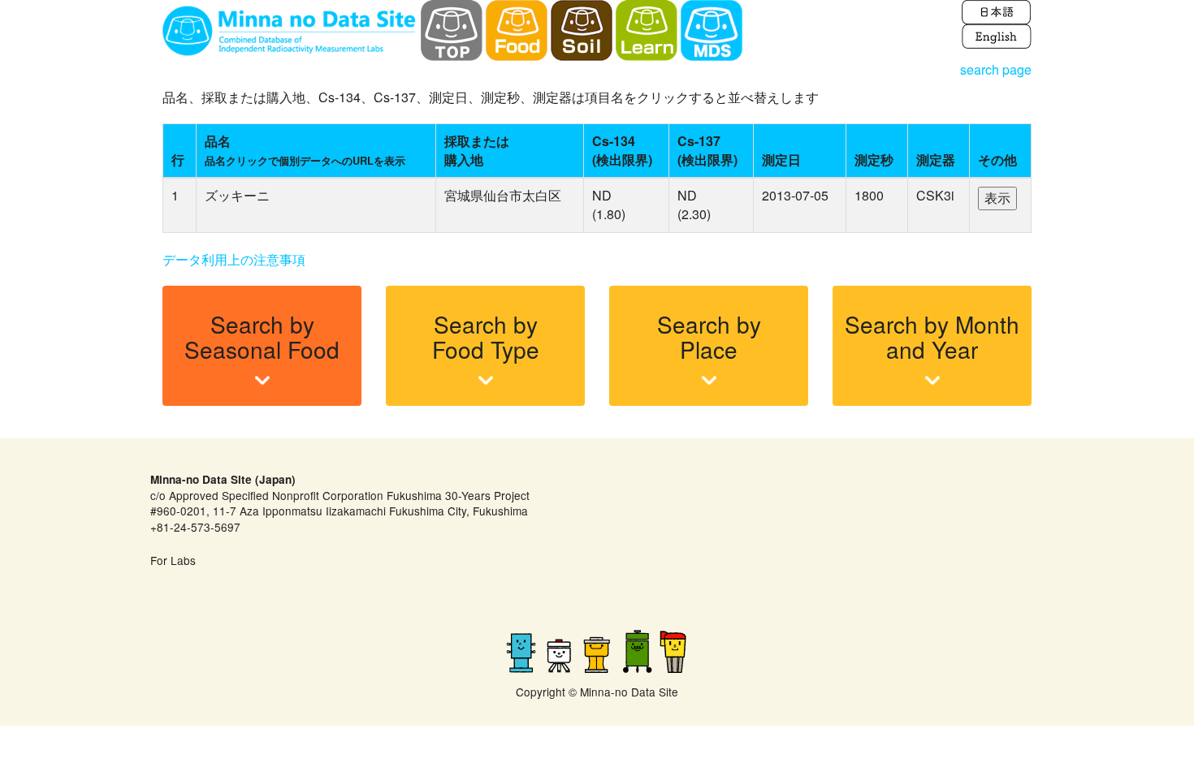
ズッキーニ (237, 195)
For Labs (173, 560)
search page (996, 69)
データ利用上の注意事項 (233, 259)
